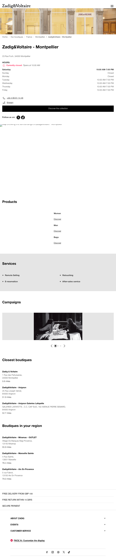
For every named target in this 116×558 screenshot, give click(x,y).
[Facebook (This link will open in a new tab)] (47, 552)
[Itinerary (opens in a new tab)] (31, 124)
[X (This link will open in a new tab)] (64, 552)
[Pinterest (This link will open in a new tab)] (58, 552)
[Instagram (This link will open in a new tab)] (52, 552)
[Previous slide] (51, 345)
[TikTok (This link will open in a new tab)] (69, 552)
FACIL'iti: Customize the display (29, 540)
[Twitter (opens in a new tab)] (18, 117)
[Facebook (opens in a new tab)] (23, 117)
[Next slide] (64, 345)
